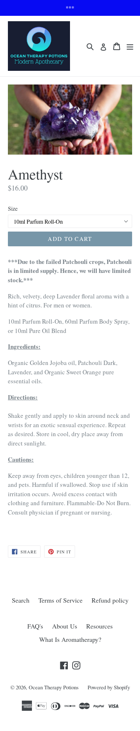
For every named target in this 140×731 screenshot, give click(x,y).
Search (20, 600)
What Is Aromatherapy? (70, 639)
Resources (99, 626)
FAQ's (35, 626)
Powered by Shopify (109, 687)
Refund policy (110, 600)
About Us (64, 626)
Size (13, 208)
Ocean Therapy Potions (54, 687)
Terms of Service (60, 600)
